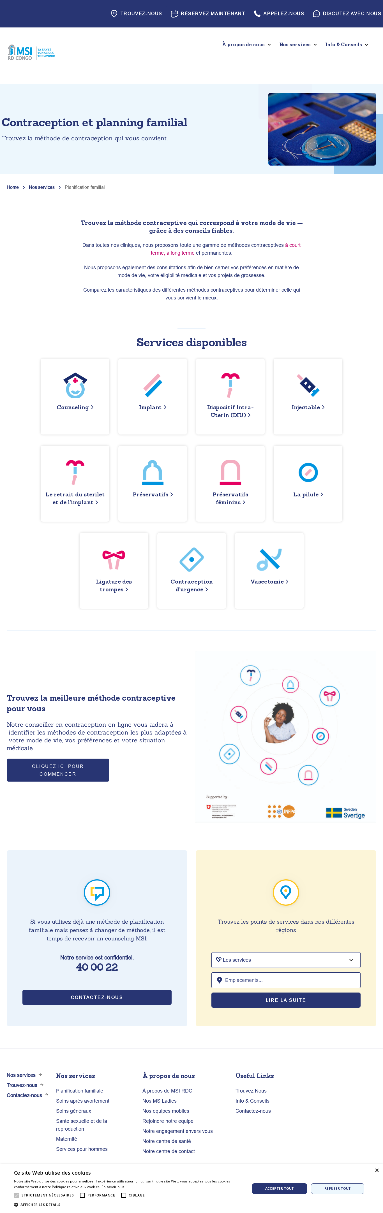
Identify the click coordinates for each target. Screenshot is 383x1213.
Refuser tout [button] (337, 1188)
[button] (128, 1205)
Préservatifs (150, 494)
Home (13, 187)
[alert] (191, 1188)
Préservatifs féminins (230, 498)
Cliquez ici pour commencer (58, 770)
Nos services (42, 187)
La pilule (306, 494)
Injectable (306, 407)
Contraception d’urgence (191, 585)
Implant (150, 407)
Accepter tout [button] (279, 1188)
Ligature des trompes (114, 585)
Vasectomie (267, 581)
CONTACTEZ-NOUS (97, 997)
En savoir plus (112, 1186)
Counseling (73, 407)
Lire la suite (286, 1000)
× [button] (377, 1170)
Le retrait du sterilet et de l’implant (75, 498)
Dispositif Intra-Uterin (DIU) (230, 411)
